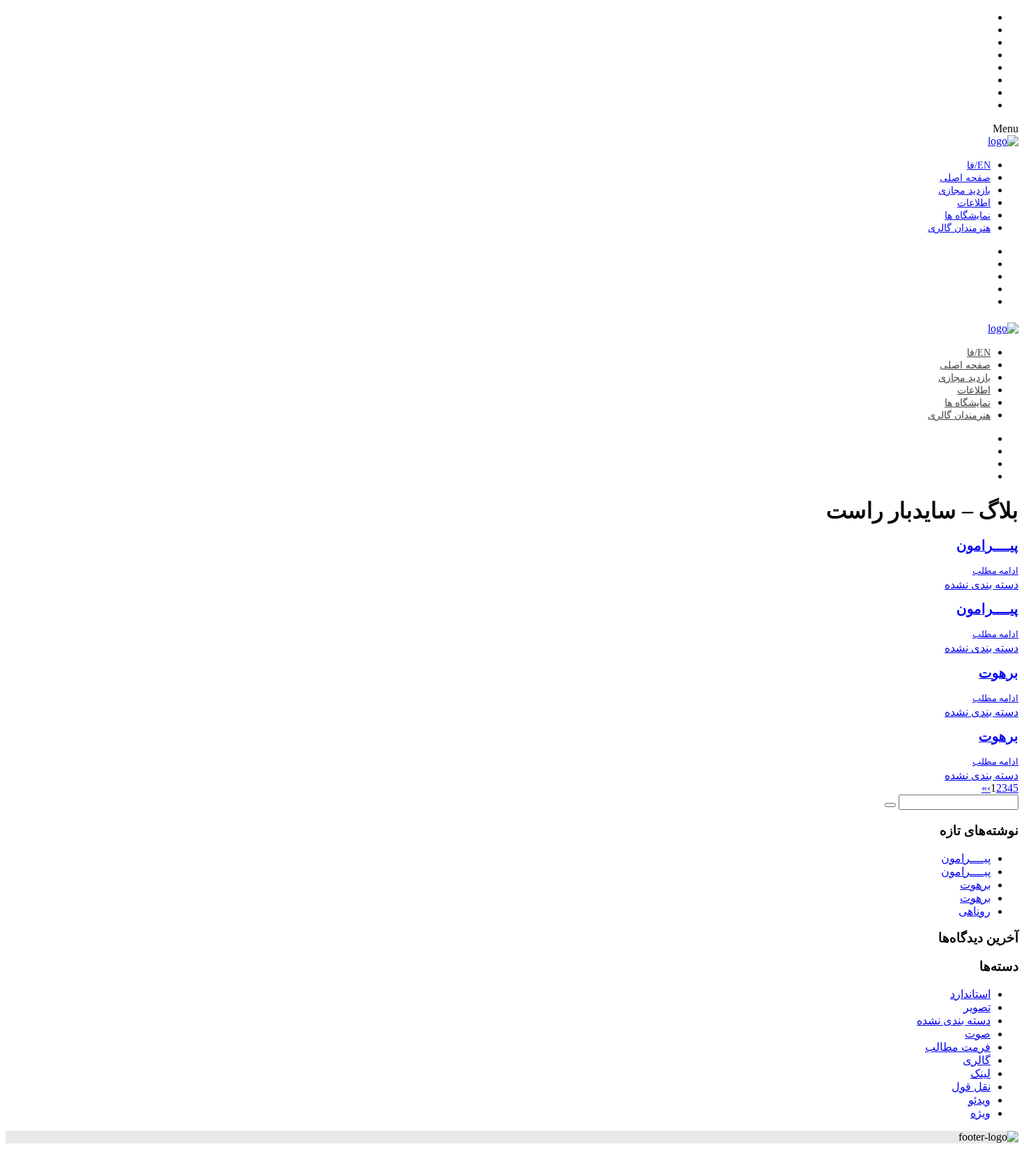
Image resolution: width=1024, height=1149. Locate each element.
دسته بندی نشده (981, 585)
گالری (977, 1060)
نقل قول (971, 1087)
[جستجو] (890, 805)
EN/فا (979, 165)
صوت (978, 1034)
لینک (980, 1073)
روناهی (975, 911)
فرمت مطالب (958, 1047)
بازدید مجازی (964, 190)
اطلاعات (974, 203)
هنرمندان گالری (959, 228)
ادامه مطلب (995, 570)
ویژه (980, 1113)
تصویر (977, 1007)
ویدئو (979, 1100)
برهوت (998, 673)
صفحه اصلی (965, 178)
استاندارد (970, 994)
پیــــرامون (987, 545)
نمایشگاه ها (968, 215)
